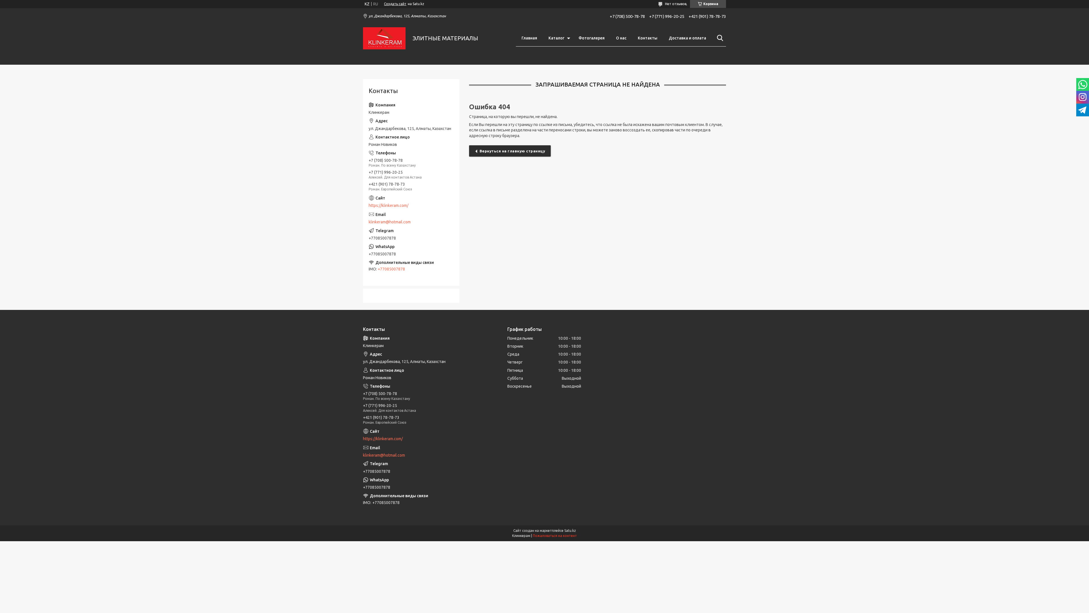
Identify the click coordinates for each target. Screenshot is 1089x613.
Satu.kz (570, 530)
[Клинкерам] (384, 38)
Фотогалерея (592, 38)
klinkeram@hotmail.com (390, 222)
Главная (529, 38)
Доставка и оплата (687, 38)
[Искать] (719, 38)
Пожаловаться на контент (555, 536)
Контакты (647, 38)
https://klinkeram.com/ (388, 205)
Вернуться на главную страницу (512, 151)
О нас (621, 38)
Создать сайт (395, 4)
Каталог (556, 38)
